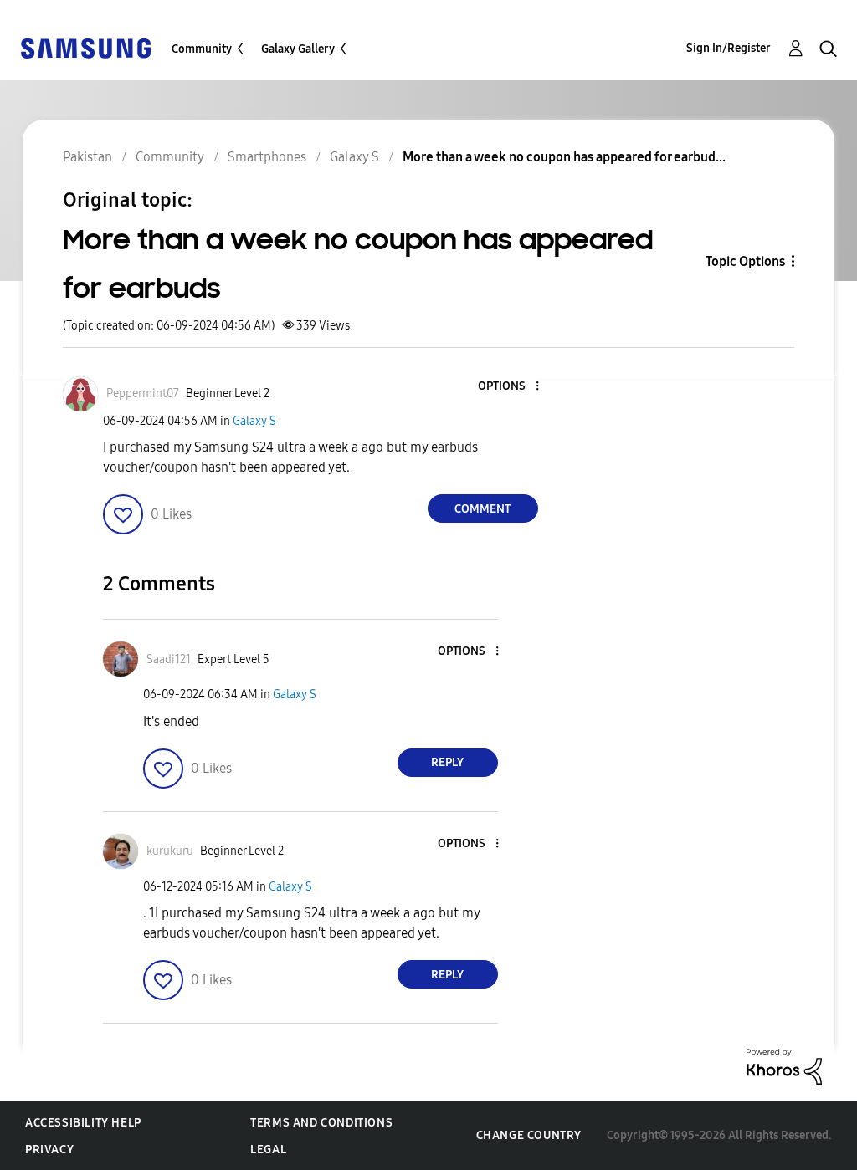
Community (202, 49)
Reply (447, 762)
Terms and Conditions (321, 1123)
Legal (268, 1149)
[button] (509, 387)
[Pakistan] (85, 47)
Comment (482, 509)
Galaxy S (254, 421)
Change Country (529, 1135)
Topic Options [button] (745, 261)
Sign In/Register (728, 48)
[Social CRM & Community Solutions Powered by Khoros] (784, 1066)
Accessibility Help (83, 1123)
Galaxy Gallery (298, 49)
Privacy (49, 1149)
